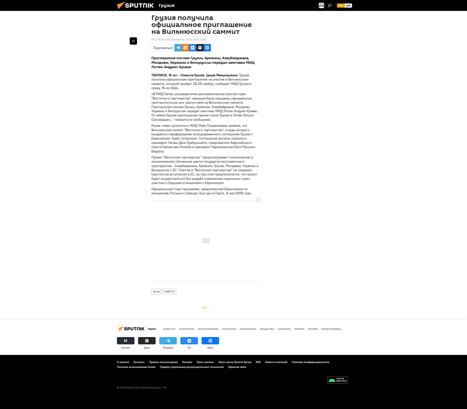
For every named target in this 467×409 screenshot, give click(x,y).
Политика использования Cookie (136, 367)
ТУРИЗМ (299, 329)
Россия (313, 329)
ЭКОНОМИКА (248, 329)
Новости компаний (276, 362)
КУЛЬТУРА (284, 329)
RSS (258, 362)
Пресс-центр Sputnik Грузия (234, 362)
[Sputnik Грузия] (137, 10)
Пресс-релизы (205, 362)
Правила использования (163, 362)
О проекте (123, 362)
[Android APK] (337, 380)
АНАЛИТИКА (186, 329)
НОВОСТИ (169, 291)
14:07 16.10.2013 (160, 39)
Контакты (139, 362)
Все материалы (208, 329)
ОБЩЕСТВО (267, 329)
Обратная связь (237, 367)
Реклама (187, 362)
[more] (133, 41)
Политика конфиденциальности (310, 362)
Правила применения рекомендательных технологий (192, 367)
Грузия (156, 291)
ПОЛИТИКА (229, 329)
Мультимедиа (331, 329)
